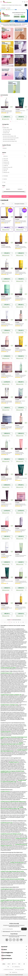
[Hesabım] (24, 1)
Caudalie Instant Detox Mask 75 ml (7, 582)
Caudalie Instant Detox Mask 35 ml (20, 111)
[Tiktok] (17, 940)
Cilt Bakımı (5, 127)
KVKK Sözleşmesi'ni (6, 931)
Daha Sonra (16, 16)
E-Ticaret (10, 974)
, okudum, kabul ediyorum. (12, 931)
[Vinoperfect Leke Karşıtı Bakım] (20, 79)
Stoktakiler (6, 175)
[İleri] (21, 622)
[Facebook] (14, 940)
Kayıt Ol (24, 928)
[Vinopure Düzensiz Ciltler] (14, 92)
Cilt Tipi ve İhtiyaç (7, 129)
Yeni (4, 182)
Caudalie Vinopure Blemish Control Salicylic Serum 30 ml (21, 582)
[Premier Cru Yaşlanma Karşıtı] (20, 66)
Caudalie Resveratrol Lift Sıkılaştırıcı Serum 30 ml (6, 350)
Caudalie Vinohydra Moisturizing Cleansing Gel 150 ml (6, 607)
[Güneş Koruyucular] (7, 52)
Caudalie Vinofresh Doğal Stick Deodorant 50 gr (6, 298)
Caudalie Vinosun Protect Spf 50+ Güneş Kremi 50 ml (20, 350)
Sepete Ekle (6, 119)
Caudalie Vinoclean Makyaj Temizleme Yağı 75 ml (6, 453)
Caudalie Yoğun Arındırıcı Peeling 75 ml (20, 401)
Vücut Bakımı (6, 131)
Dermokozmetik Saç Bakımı (9, 139)
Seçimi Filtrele (6, 196)
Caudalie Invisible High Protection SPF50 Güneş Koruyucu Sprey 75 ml (6, 247)
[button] (10, 121)
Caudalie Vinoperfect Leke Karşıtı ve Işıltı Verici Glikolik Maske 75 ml (20, 221)
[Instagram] (21, 940)
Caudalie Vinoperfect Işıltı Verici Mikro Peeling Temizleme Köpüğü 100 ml (6, 556)
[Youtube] (7, 940)
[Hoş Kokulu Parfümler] (7, 66)
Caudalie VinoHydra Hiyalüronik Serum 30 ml (6, 530)
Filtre (3, 203)
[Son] (23, 622)
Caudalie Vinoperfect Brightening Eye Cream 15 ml (7, 324)
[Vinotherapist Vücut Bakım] (20, 52)
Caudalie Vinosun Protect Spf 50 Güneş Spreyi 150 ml (20, 607)
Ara (26, 5)
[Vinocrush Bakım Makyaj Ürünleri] (20, 39)
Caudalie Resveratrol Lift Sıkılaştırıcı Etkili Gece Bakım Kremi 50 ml (20, 504)
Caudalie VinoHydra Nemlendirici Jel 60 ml (19, 453)
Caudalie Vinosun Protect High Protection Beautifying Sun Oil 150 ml (20, 247)
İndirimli (5, 179)
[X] (10, 940)
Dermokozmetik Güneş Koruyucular (10, 137)
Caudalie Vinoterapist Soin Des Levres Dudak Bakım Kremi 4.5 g (20, 530)
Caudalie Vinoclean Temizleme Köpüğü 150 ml (20, 298)
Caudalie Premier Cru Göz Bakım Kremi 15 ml (6, 504)
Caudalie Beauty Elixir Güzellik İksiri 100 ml (19, 427)
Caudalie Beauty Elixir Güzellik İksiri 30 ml (19, 324)
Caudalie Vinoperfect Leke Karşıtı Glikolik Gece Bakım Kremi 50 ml (6, 427)
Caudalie (3, 109)
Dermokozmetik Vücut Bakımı (10, 141)
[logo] (7, 2)
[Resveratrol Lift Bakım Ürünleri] (7, 79)
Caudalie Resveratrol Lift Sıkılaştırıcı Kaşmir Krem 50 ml (7, 376)
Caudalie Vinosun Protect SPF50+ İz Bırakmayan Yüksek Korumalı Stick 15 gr (21, 273)
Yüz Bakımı (6, 132)
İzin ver (22, 16)
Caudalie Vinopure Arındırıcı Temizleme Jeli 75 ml (20, 556)
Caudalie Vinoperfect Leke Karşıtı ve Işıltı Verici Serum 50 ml (6, 479)
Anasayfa (3, 8)
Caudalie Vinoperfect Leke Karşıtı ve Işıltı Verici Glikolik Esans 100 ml (6, 401)
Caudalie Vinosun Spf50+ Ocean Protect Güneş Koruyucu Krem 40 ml (6, 221)
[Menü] (1, 2)
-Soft (6, 974)
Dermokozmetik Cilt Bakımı (9, 136)
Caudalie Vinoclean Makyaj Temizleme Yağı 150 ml (20, 376)
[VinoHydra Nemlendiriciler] (7, 39)
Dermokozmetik (6, 134)
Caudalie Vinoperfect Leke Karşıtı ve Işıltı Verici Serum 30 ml (6, 111)
